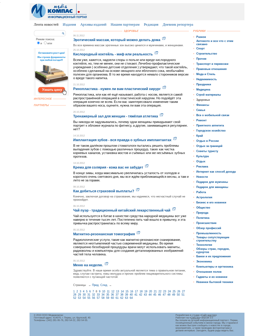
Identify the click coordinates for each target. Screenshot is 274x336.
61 (117, 297)
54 (84, 297)
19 (145, 291)
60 (112, 297)
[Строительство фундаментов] (51, 94)
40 (131, 294)
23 (164, 291)
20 (150, 291)
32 (93, 294)
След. (104, 285)
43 (145, 294)
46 (159, 294)
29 (79, 294)
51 (183, 294)
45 (154, 294)
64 (131, 297)
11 (108, 291)
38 (121, 294)
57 (98, 297)
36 (112, 294)
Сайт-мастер (208, 315)
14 (122, 291)
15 (126, 291)
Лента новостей (46, 24)
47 (164, 294)
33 (98, 294)
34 (102, 294)
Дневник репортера (178, 24)
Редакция (151, 24)
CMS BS (195, 317)
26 (178, 291)
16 (131, 291)
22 (159, 291)
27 (183, 291)
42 (140, 294)
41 (135, 294)
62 (121, 297)
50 (178, 294)
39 (126, 294)
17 (136, 291)
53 (79, 297)
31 (88, 294)
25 (174, 291)
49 (173, 294)
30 (84, 294)
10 (103, 291)
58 (102, 297)
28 (74, 294)
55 (88, 297)
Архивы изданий (93, 24)
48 (168, 294)
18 (141, 291)
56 (93, 297)
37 (117, 294)
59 (107, 297)
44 (150, 294)
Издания (69, 24)
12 (112, 291)
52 (74, 297)
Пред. (96, 285)
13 (117, 291)
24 (169, 291)
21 (155, 291)
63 (126, 297)
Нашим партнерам (125, 24)
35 (107, 294)
